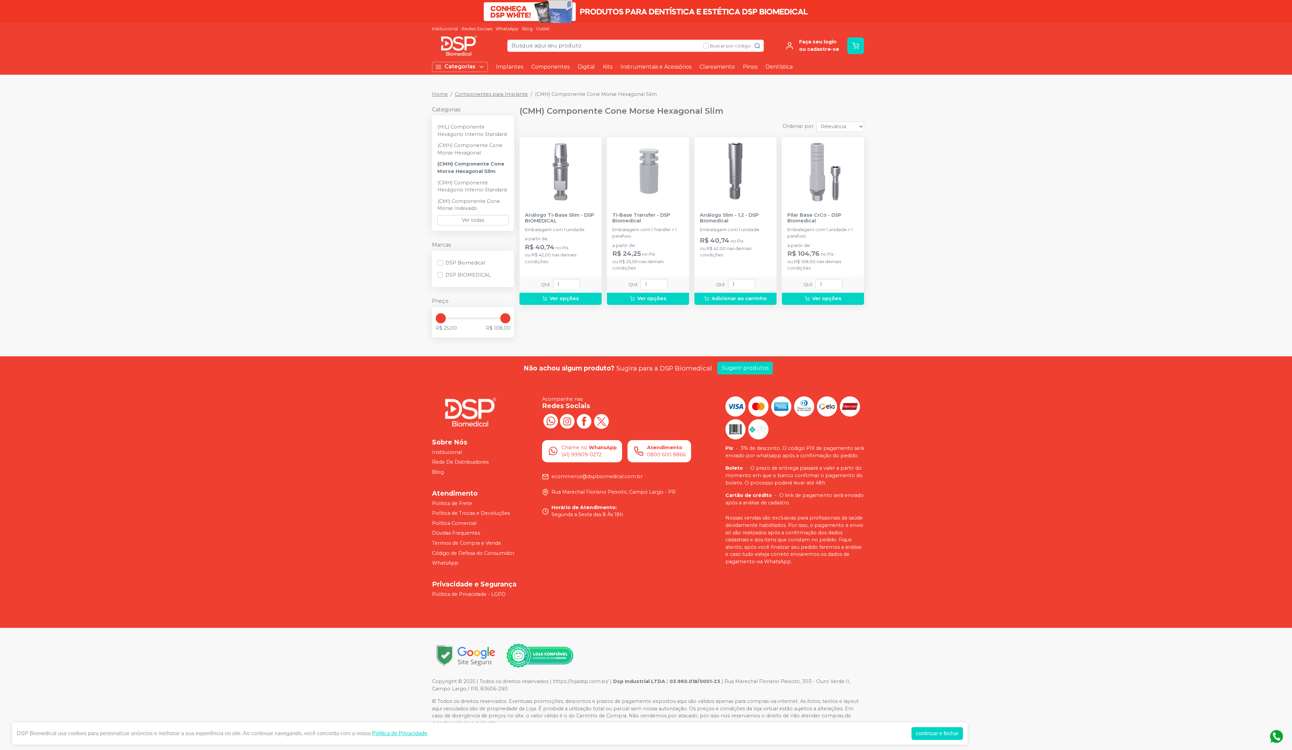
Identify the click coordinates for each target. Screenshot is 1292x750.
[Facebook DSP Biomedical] (584, 421)
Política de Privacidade (399, 733)
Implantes (509, 67)
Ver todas (473, 220)
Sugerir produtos (745, 368)
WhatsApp (507, 28)
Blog (527, 28)
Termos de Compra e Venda (466, 543)
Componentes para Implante (491, 94)
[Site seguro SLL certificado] (465, 655)
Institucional (445, 28)
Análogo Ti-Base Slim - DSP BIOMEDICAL (559, 218)
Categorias (459, 66)
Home (440, 94)
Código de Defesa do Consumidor (473, 553)
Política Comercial (454, 523)
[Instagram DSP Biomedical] (567, 421)
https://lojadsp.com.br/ (581, 681)
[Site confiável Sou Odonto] (539, 656)
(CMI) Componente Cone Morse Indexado (468, 205)
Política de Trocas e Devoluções (471, 513)
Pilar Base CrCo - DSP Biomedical (814, 218)
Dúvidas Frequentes (456, 533)
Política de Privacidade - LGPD (469, 594)
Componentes (550, 67)
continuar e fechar (937, 733)
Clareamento (717, 67)
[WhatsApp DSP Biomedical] (550, 421)
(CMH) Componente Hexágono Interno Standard (472, 186)
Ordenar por (798, 126)
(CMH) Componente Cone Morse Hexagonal (469, 149)
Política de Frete (452, 503)
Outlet (543, 28)
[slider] (441, 318)
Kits (607, 67)
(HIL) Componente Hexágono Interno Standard (472, 130)
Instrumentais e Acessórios (655, 67)
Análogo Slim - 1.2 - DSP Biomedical (729, 218)
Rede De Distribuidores (460, 462)
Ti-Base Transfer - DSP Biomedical (641, 218)
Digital (586, 67)
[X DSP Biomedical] (601, 421)
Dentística (779, 67)
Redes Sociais (477, 28)
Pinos (750, 67)
